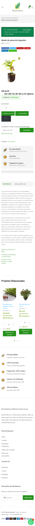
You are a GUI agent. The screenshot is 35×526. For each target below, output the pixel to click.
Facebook (4, 467)
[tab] (7, 184)
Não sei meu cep (6, 133)
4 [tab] (20, 340)
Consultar (26, 130)
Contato (4, 440)
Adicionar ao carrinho (9, 113)
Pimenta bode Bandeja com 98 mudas (8, 306)
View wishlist (27, 29)
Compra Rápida (23, 113)
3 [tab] (18, 340)
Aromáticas (11, 141)
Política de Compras (8, 450)
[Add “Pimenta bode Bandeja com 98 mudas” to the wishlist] (13, 291)
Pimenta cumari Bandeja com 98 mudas (6, 261)
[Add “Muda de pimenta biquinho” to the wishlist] (6, 119)
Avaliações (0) (20, 184)
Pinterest (4, 478)
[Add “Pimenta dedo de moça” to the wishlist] (30, 291)
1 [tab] (14, 340)
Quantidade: (5, 104)
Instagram (4, 474)
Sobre (3, 437)
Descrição (7, 184)
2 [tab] (16, 340)
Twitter (3, 471)
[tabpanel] (9, 312)
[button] (13, 295)
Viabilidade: (6, 97)
